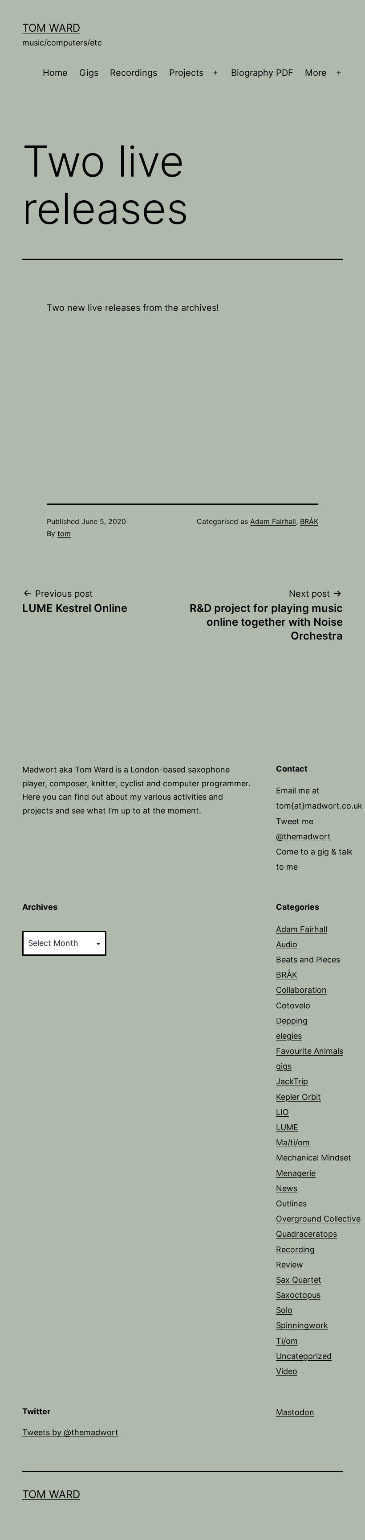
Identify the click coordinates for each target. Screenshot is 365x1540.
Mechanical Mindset (313, 1157)
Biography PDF (262, 72)
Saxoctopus (298, 1295)
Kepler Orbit (298, 1097)
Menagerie (296, 1173)
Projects (186, 72)
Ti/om (287, 1341)
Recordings (133, 72)
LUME (287, 1127)
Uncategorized (304, 1356)
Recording (295, 1249)
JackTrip (292, 1081)
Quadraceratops (306, 1234)
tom (64, 533)
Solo (284, 1310)
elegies (289, 1035)
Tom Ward (51, 27)
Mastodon (295, 1412)
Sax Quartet (298, 1279)
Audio (286, 944)
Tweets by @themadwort (70, 1432)
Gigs (88, 72)
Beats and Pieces (308, 959)
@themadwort (303, 836)
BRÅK (309, 521)
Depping (292, 1020)
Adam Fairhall (273, 521)
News (286, 1188)
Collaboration (301, 990)
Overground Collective (318, 1218)
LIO (282, 1112)
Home (55, 72)
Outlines (291, 1203)
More (316, 72)
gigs (284, 1066)
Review (289, 1264)
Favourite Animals (309, 1051)
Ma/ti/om (293, 1142)
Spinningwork (302, 1325)
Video (286, 1371)
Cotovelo (293, 1005)
